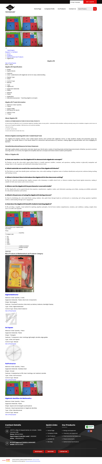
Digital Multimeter (11, 295)
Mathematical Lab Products (15, 57)
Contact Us (72, 9)
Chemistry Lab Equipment (70, 433)
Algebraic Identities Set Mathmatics (18, 398)
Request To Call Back (11, 52)
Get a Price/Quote (10, 63)
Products (9, 55)
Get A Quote (90, 2)
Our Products (62, 9)
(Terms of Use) (35, 459)
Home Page (37, 9)
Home (9, 54)
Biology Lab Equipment (69, 430)
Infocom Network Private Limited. (33, 461)
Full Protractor (10, 364)
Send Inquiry (11, 50)
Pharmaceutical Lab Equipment (72, 436)
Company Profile (49, 9)
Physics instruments (69, 439)
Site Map (50, 442)
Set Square (9, 328)
